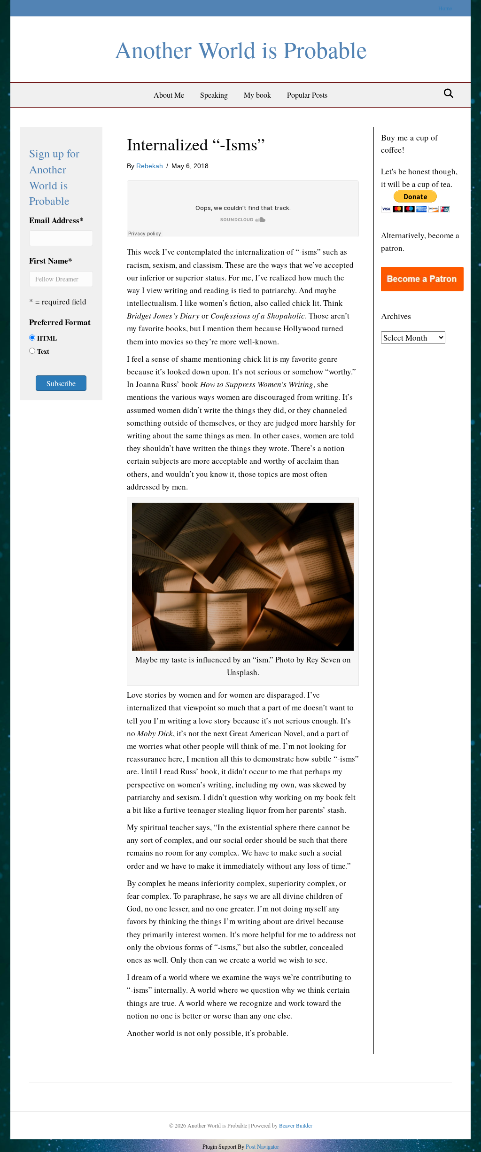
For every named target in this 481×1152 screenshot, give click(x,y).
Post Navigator (261, 1146)
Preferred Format (60, 322)
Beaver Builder (295, 1125)
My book (257, 95)
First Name (50, 260)
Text (43, 351)
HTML (47, 338)
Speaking (214, 95)
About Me (169, 95)
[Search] (446, 93)
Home (445, 8)
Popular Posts (307, 95)
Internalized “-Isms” (196, 143)
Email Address (56, 220)
